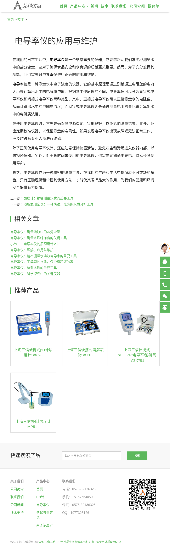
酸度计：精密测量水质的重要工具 (48, 198)
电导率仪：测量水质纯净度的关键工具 (38, 238)
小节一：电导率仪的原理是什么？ (35, 244)
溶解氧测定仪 (82, 541)
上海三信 (51, 541)
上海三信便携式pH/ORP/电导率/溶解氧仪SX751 (137, 355)
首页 (64, 6)
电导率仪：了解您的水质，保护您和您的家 (41, 262)
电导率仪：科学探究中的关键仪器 (35, 274)
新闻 (94, 6)
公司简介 (17, 489)
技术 (105, 6)
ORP (121, 541)
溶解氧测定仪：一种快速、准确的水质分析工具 (58, 204)
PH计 (40, 497)
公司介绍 (137, 6)
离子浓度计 (44, 525)
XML (41, 541)
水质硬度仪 (111, 541)
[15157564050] (165, 273)
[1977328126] (165, 262)
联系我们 (119, 6)
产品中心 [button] (78, 6)
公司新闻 (17, 505)
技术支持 (17, 513)
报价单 (154, 6)
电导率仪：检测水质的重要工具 (33, 268)
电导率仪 (57, 60)
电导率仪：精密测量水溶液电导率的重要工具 (43, 256)
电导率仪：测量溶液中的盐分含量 (35, 232)
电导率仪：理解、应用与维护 (31, 250)
